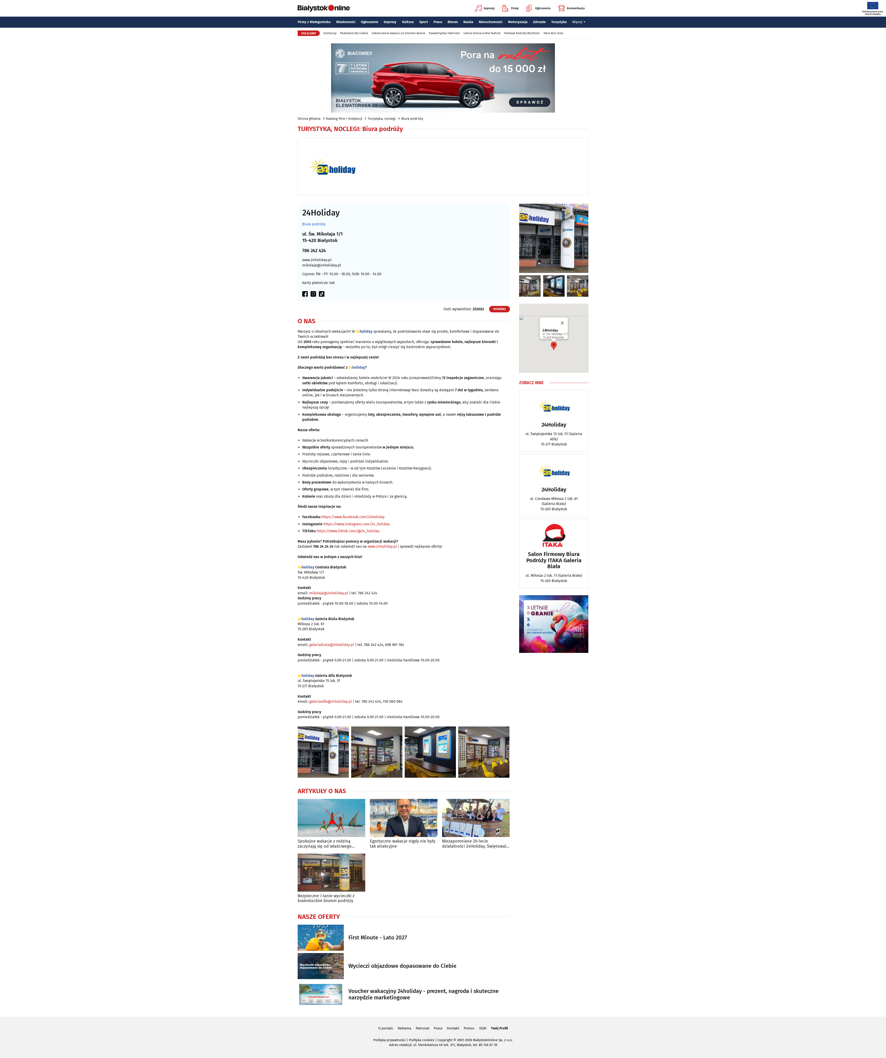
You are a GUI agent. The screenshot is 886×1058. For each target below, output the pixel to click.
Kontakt (453, 1028)
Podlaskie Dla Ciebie (354, 33)
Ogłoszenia (543, 8)
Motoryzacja (517, 22)
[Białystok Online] (324, 8)
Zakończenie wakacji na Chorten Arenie (398, 33)
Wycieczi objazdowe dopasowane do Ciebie (402, 966)
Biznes (453, 22)
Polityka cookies (421, 1040)
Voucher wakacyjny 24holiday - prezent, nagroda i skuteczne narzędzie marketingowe (423, 994)
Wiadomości (345, 22)
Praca (438, 22)
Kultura (408, 22)
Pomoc (469, 1028)
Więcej (577, 22)
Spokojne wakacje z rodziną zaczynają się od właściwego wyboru (325, 844)
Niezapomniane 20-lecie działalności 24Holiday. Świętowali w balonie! (474, 844)
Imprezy (489, 8)
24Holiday (554, 425)
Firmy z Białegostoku (314, 22)
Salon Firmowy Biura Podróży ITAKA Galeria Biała (553, 560)
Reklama (404, 1028)
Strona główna (309, 119)
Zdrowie (539, 22)
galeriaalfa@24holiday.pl (330, 701)
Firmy (515, 8)
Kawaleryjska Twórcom (444, 33)
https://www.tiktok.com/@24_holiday (348, 531)
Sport (423, 22)
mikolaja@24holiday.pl (321, 265)
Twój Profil (499, 1028)
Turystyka (559, 22)
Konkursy (329, 33)
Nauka (468, 22)
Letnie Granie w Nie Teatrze (482, 33)
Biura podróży (412, 119)
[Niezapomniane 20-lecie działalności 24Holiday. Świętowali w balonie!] (476, 818)
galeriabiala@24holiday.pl (331, 645)
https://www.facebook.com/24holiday (353, 517)
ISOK (482, 1028)
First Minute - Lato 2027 (377, 937)
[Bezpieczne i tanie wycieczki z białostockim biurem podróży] (331, 873)
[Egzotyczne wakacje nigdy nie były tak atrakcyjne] (403, 818)
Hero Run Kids (553, 33)
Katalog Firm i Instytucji (344, 119)
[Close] (562, 323)
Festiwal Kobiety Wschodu (522, 33)
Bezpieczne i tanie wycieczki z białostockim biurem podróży (326, 898)
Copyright (444, 1040)
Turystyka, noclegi (382, 119)
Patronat (422, 1028)
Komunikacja (576, 8)
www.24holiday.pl (317, 260)
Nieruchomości (490, 22)
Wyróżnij (499, 309)
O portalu (385, 1028)
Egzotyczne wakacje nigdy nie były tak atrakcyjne (402, 844)
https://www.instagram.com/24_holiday (356, 524)
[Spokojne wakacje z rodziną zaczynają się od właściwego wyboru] (331, 818)
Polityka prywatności (389, 1040)
